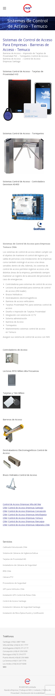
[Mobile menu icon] (4, 8)
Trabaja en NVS (25, 690)
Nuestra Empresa (11, 690)
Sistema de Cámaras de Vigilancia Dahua (20, 553)
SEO (4, 667)
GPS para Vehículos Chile (13, 589)
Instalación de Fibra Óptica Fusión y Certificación (23, 613)
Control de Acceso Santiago (14, 601)
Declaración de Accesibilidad (32, 693)
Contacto (37, 690)
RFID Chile (7, 571)
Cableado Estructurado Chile (15, 547)
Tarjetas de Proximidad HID (14, 559)
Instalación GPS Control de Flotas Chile (19, 595)
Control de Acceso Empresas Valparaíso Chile (29, 524)
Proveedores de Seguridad (14, 583)
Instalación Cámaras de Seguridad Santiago (21, 607)
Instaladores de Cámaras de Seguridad (20, 565)
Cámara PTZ (8, 577)
